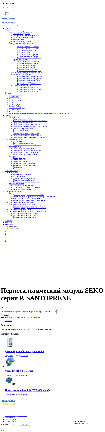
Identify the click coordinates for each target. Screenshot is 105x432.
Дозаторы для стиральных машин (28, 317)
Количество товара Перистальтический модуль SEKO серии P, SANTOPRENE (28, 312)
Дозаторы (12, 317)
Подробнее (9, 356)
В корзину (5, 315)
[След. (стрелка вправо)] (4, 430)
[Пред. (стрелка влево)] (1, 430)
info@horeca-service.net (81, 423)
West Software (25, 425)
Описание (8, 321)
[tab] (54, 321)
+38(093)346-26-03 (79, 421)
